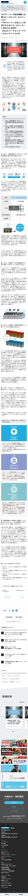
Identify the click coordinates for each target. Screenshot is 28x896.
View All (22, 702)
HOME (2, 5)
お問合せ (14, 802)
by (9, 3)
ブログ (3, 847)
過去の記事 (9, 617)
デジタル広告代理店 (6, 860)
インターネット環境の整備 (7, 871)
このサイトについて (6, 878)
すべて (3, 675)
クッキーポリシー (5, 882)
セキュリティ (16, 675)
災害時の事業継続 (5, 869)
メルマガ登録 (14, 811)
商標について (4, 880)
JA (14, 3)
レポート (17, 37)
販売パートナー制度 (6, 885)
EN (16, 3)
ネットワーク (4, 678)
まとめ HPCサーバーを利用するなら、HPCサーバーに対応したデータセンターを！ (14, 136)
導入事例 (12, 681)
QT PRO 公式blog (9, 5)
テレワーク (9, 675)
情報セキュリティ (5, 853)
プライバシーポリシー (6, 884)
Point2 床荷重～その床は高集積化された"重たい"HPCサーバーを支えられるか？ (14, 127)
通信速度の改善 (5, 867)
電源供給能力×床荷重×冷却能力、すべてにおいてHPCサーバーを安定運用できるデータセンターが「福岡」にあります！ (14, 142)
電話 (2, 858)
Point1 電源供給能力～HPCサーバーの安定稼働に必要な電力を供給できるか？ (14, 122)
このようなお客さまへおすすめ (12, 146)
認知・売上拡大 (5, 872)
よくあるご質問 (18, 818)
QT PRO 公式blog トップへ (14, 621)
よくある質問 (4, 845)
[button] (25, 2)
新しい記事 (18, 617)
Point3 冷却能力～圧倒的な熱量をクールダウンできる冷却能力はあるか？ (14, 131)
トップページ (4, 842)
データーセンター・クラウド (8, 854)
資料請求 (14, 807)
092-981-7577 (18, 816)
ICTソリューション (6, 856)
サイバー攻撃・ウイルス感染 (8, 866)
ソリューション (5, 681)
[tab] (14, 117)
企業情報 (3, 877)
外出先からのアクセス (6, 864)
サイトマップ (4, 887)
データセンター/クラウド (20, 5)
